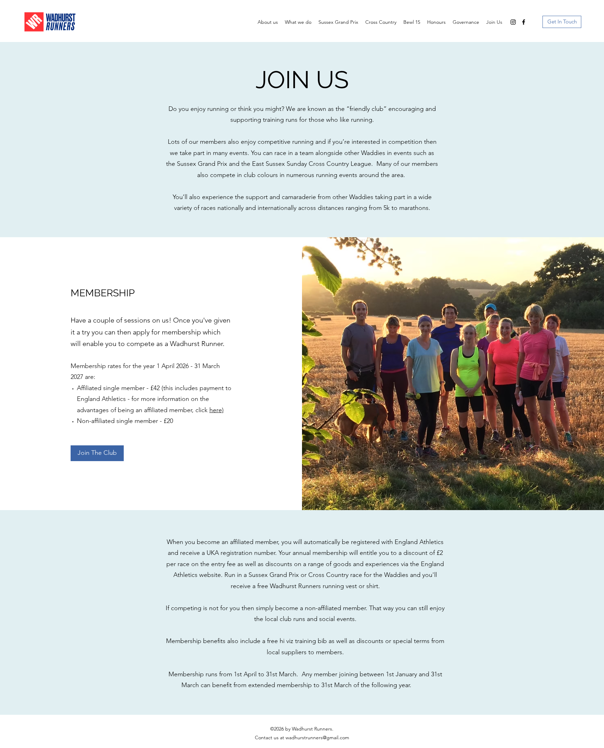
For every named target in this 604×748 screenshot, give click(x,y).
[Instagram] (513, 22)
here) (216, 410)
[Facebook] (523, 22)
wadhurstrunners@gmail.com (317, 737)
